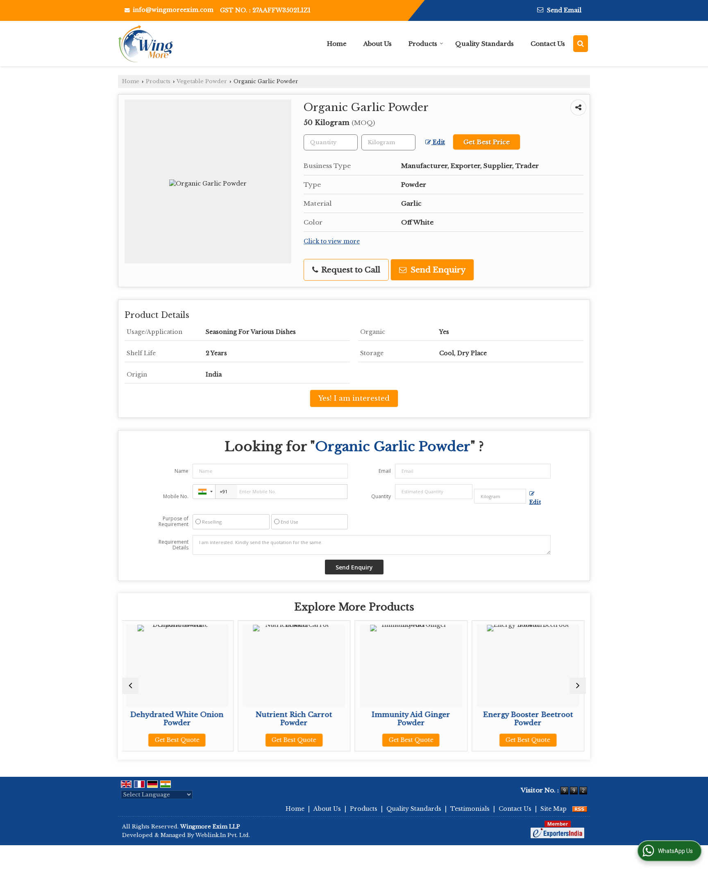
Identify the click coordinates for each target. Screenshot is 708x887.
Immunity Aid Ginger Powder (323, 718)
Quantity (381, 496)
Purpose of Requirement (173, 521)
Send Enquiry (436, 269)
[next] (578, 686)
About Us (377, 44)
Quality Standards (484, 44)
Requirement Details (173, 545)
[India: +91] (204, 491)
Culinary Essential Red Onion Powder (556, 718)
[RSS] (579, 808)
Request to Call (349, 269)
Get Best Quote (206, 740)
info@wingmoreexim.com (173, 10)
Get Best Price (486, 142)
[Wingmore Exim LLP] (145, 43)
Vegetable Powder (202, 81)
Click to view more (332, 241)
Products (422, 44)
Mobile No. (175, 496)
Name (181, 470)
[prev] (130, 686)
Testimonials (470, 808)
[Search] (580, 43)
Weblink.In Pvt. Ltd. (222, 835)
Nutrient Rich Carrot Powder (206, 718)
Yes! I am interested (354, 398)
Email (385, 470)
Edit (438, 142)
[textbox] (388, 142)
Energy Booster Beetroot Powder (440, 718)
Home (337, 44)
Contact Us (548, 44)
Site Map (553, 808)
